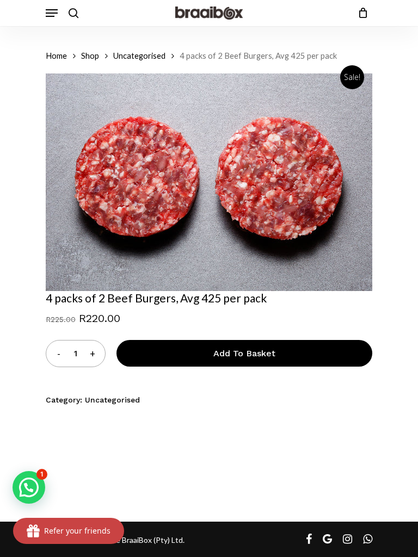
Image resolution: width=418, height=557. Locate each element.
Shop (90, 55)
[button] (29, 487)
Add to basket (244, 353)
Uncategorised (139, 55)
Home (56, 55)
